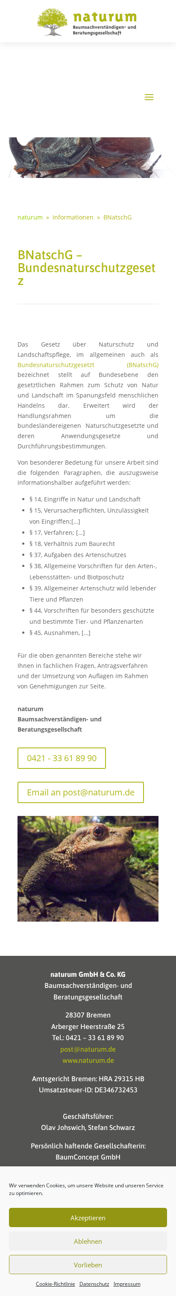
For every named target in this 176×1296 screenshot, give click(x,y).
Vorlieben (88, 1264)
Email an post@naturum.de (81, 792)
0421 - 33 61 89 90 (62, 758)
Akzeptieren (88, 1217)
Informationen (73, 217)
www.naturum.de (88, 1060)
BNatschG (117, 217)
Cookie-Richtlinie (55, 1283)
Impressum (127, 1283)
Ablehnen (88, 1241)
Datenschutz (94, 1283)
